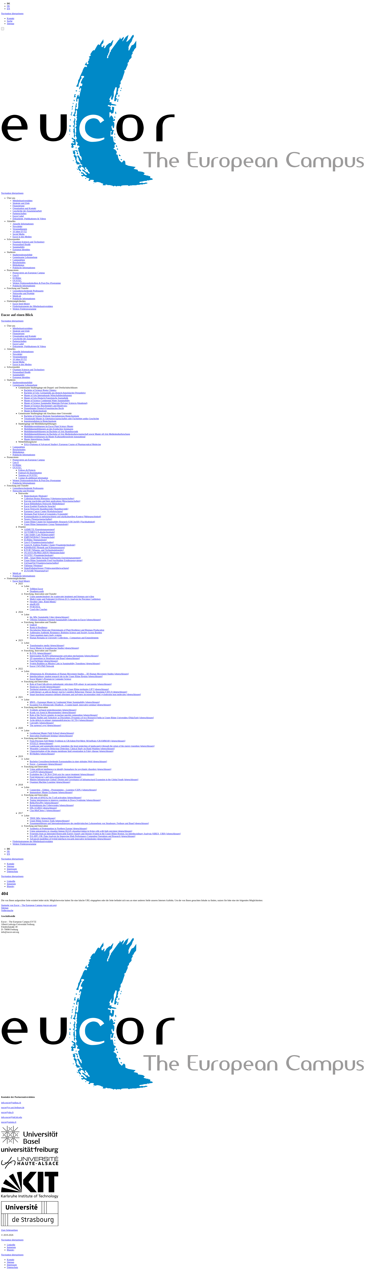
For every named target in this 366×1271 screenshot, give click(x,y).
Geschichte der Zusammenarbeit (27, 211)
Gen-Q (16, 275)
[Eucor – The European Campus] (183, 188)
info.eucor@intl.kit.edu (11, 1117)
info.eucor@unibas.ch (11, 1102)
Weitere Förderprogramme (24, 309)
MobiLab (17, 296)
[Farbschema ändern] (2, 28)
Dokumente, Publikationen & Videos (29, 218)
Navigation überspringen (12, 13)
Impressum (12, 869)
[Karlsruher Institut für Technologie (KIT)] (29, 1197)
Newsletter (17, 226)
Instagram (11, 884)
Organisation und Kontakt (24, 208)
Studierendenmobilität (22, 255)
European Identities (21, 249)
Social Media (18, 234)
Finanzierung (18, 206)
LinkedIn (11, 881)
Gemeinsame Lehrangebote (25, 257)
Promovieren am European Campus (29, 273)
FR (8, 6)
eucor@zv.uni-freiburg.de (12, 1107)
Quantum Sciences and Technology (29, 242)
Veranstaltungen (20, 229)
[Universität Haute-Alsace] (29, 1168)
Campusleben (19, 260)
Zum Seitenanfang (9, 1230)
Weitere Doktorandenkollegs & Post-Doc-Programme (37, 283)
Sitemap (10, 23)
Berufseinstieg (19, 262)
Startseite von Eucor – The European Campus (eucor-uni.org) (29, 905)
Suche (9, 21)
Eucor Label (18, 216)
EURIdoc (17, 278)
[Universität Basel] (29, 1143)
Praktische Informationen (24, 267)
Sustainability (19, 247)
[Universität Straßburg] (29, 1225)
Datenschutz (12, 871)
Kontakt (10, 18)
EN (8, 8)
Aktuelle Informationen (23, 224)
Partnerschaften (19, 213)
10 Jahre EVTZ (20, 231)
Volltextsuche (7, 910)
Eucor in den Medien (22, 236)
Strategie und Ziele (21, 203)
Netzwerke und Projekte (23, 293)
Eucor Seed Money (21, 303)
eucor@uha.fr (7, 1112)
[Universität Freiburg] (29, 1152)
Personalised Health (21, 244)
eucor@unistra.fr (8, 1122)
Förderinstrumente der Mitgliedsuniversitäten (33, 306)
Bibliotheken (18, 265)
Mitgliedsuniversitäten (22, 200)
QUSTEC (17, 280)
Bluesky (10, 886)
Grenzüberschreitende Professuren (28, 291)
